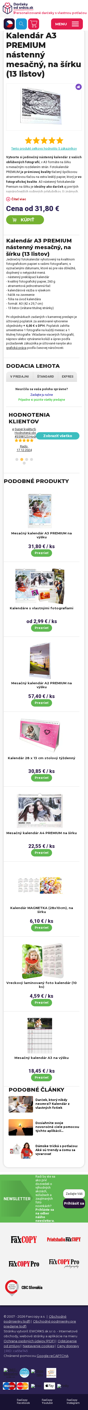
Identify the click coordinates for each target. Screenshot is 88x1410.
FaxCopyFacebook (23, 1401)
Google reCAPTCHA (52, 1356)
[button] (16, 459)
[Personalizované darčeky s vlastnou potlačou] (42, 8)
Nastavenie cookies (38, 1346)
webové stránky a (33, 1336)
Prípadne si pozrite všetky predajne (41, 399)
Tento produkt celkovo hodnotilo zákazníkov (44, 148)
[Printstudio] (64, 1239)
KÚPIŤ (27, 220)
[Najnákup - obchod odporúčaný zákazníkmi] (51, 1373)
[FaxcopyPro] (24, 1264)
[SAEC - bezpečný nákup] (11, 1373)
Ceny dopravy (68, 1346)
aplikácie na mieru (62, 1336)
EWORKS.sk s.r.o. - (43, 1331)
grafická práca (16, 348)
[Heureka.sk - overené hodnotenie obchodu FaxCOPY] (24, 1373)
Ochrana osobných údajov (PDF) (29, 1341)
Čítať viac (18, 199)
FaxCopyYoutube (47, 1401)
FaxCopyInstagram (73, 1401)
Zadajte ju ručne (41, 395)
